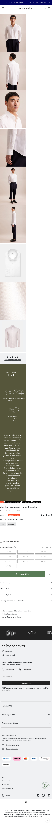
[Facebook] (38, 795)
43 (24, 561)
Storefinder (9, 651)
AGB (3, 777)
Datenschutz (6, 781)
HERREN (36, 2)
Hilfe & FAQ (7, 706)
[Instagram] (43, 795)
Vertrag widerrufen (12, 749)
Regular (11, 524)
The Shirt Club (10, 655)
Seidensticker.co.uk (8, 788)
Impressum (5, 784)
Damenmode (10, 669)
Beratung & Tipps (9, 714)
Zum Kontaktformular (12, 745)
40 (24, 556)
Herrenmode (27, 669)
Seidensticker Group (10, 723)
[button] (12, 360)
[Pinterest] (49, 795)
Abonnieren (26, 683)
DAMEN (43, 2)
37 (24, 551)
